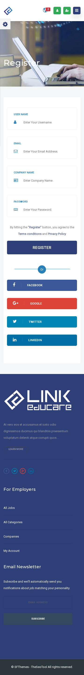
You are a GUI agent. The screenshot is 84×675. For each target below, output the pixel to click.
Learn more (15, 449)
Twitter (35, 322)
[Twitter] (15, 471)
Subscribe (38, 618)
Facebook (34, 285)
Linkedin (35, 340)
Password (21, 201)
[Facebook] (6, 471)
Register (42, 247)
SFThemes (21, 667)
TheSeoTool (39, 667)
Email (17, 143)
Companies (11, 536)
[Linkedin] (31, 471)
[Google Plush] (23, 471)
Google (36, 303)
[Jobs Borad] (8, 10)
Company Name (24, 172)
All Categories (13, 522)
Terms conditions (30, 234)
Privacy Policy (57, 234)
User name (21, 114)
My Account (12, 551)
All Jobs (9, 508)
